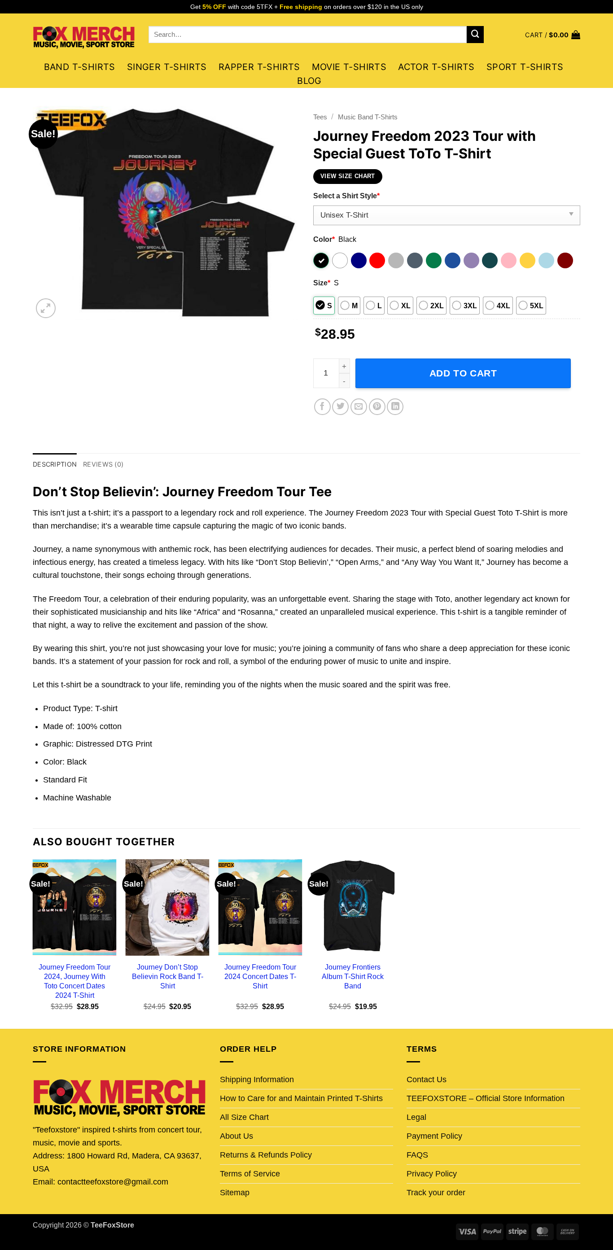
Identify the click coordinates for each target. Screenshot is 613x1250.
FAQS (417, 1154)
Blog (309, 80)
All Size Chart (244, 1117)
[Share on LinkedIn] (395, 406)
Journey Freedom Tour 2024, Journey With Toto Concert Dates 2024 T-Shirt (74, 981)
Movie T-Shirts (349, 66)
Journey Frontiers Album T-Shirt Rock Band (353, 976)
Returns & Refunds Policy (266, 1154)
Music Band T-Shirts (368, 117)
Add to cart (463, 373)
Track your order (436, 1192)
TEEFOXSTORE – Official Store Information (486, 1098)
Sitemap (235, 1192)
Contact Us (427, 1079)
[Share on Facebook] (322, 406)
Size (321, 283)
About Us (236, 1136)
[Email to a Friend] (358, 406)
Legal (416, 1117)
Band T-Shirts (79, 66)
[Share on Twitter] (340, 406)
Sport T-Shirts (525, 66)
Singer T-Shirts (167, 66)
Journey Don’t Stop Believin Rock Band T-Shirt (167, 976)
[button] (552, 35)
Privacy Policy (432, 1173)
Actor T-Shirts (436, 66)
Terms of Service (250, 1173)
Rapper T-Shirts (259, 66)
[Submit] (475, 34)
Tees (320, 117)
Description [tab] (55, 464)
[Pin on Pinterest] (377, 406)
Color (324, 239)
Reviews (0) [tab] (103, 464)
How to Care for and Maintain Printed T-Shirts (301, 1098)
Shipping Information (257, 1079)
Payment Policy (434, 1136)
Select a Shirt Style (346, 196)
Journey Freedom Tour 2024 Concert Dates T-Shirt (260, 976)
